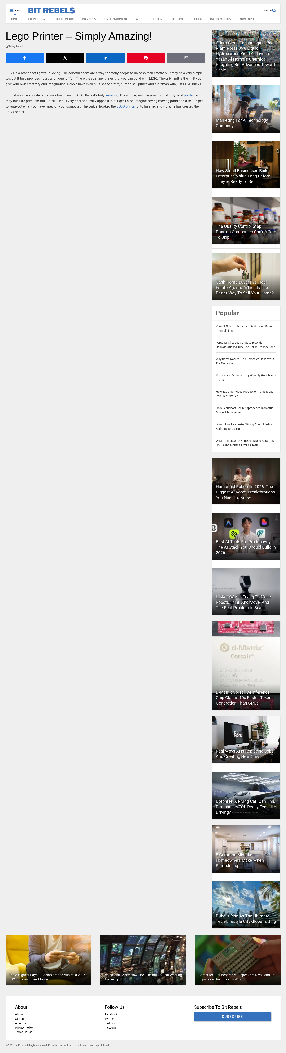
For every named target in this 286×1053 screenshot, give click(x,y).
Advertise (21, 1023)
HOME (14, 19)
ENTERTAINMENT (116, 19)
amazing (111, 95)
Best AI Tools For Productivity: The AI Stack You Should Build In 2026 (246, 547)
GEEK (198, 19)
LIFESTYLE (178, 19)
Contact (20, 1019)
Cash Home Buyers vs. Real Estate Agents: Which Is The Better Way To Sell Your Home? (245, 287)
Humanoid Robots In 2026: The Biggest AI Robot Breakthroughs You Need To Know (245, 492)
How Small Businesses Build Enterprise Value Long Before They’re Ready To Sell (243, 176)
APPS (139, 19)
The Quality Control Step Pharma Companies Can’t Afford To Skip (246, 232)
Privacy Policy (24, 1027)
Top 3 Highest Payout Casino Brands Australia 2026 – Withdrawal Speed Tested (47, 977)
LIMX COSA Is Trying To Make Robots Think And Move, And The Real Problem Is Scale (243, 602)
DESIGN (157, 19)
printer (189, 95)
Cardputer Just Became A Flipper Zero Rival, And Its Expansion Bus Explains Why (236, 977)
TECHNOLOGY (35, 19)
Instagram (111, 1027)
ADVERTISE (247, 19)
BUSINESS (89, 19)
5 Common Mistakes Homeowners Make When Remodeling (240, 860)
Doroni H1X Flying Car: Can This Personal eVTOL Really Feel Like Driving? (246, 807)
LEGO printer (126, 106)
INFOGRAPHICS (220, 19)
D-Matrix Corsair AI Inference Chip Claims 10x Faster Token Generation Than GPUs (243, 698)
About (19, 1014)
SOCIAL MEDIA (64, 19)
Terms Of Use (23, 1032)
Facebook (110, 1014)
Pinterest (110, 1023)
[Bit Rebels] (49, 12)
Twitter (109, 1019)
